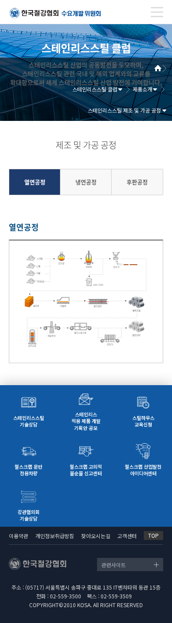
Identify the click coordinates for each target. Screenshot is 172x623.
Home (161, 68)
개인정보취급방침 (54, 535)
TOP (153, 535)
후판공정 (137, 182)
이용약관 (18, 535)
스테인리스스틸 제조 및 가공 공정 (124, 110)
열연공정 (34, 182)
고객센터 (127, 535)
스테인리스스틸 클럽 (94, 89)
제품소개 (142, 89)
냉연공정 (86, 182)
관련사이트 (113, 564)
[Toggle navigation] (157, 12)
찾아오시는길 (95, 535)
